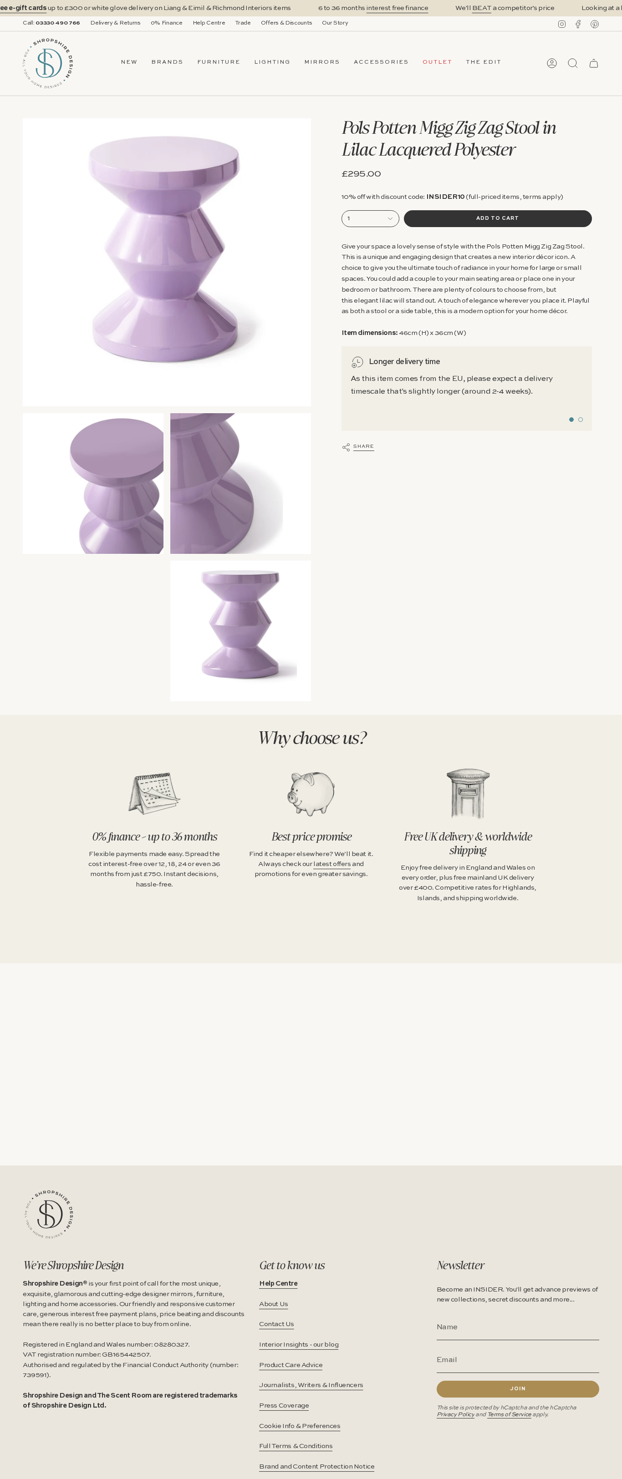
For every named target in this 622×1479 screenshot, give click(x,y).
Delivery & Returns (115, 23)
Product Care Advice (290, 1365)
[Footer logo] (49, 1214)
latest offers (332, 864)
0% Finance (167, 23)
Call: (51, 23)
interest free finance (397, 8)
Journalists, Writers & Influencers (311, 1385)
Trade (242, 23)
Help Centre (209, 23)
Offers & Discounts (286, 23)
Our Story (335, 23)
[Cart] (593, 63)
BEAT (481, 8)
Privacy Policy (455, 1415)
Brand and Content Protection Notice (316, 1467)
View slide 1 (571, 419)
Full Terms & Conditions (295, 1446)
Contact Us (276, 1324)
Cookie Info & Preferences (299, 1426)
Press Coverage (284, 1406)
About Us (273, 1304)
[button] (167, 63)
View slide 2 (580, 419)
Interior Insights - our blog (298, 1345)
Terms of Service (509, 1415)
